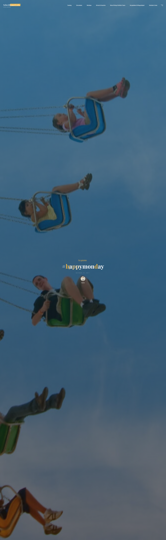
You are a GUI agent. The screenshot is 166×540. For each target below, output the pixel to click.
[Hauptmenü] (162, 5)
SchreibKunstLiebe (11, 5)
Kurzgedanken (82, 260)
